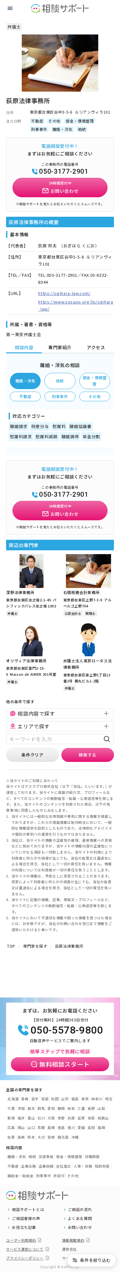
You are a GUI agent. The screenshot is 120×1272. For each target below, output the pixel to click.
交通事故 (46, 1156)
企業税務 (46, 1166)
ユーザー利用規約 (21, 1240)
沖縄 (75, 1137)
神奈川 (96, 1098)
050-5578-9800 (66, 1030)
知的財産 (102, 1166)
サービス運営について (25, 1249)
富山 (31, 1117)
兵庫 (71, 1117)
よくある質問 (80, 1218)
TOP (11, 946)
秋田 (55, 1098)
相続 (60, 380)
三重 (81, 1108)
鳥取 (41, 1127)
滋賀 (81, 1117)
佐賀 (11, 1137)
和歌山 (103, 1117)
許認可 (59, 1175)
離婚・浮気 (25, 380)
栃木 (31, 1108)
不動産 (25, 396)
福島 (75, 1098)
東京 (85, 1098)
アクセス (96, 347)
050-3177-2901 (63, 171)
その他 (95, 396)
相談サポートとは (28, 1209)
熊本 (31, 1137)
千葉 (11, 1108)
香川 (71, 1127)
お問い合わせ (80, 1227)
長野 (91, 1108)
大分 (41, 1137)
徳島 (61, 1127)
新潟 (11, 1117)
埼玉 (108, 1098)
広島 (11, 1127)
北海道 (13, 1098)
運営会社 (69, 1249)
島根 (51, 1127)
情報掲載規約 (73, 1240)
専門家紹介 (60, 347)
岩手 (35, 1098)
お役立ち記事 (24, 1227)
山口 (31, 1127)
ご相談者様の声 (26, 1218)
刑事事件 (60, 396)
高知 (91, 1127)
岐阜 (71, 1108)
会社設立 (63, 1166)
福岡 (101, 1127)
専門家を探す (35, 946)
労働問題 (92, 1156)
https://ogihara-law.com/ (64, 293)
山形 (64, 1098)
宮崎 (51, 1137)
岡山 (21, 1127)
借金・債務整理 (95, 381)
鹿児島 (63, 1137)
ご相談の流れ (80, 1209)
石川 (41, 1117)
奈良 (91, 1117)
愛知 (51, 1108)
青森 (24, 1098)
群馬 (41, 1108)
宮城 (45, 1098)
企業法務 (28, 1166)
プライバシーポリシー (25, 1258)
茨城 (21, 1108)
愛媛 (81, 1127)
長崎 (21, 1137)
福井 (21, 1117)
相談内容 (24, 347)
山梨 (101, 1108)
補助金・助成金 (20, 1175)
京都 (61, 1117)
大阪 (51, 1117)
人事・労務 (83, 1166)
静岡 (61, 1108)
